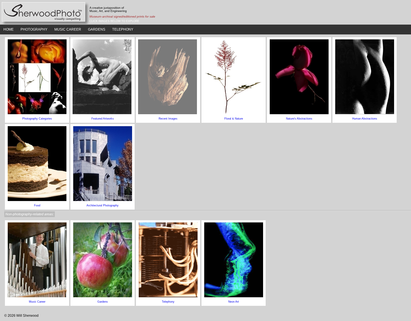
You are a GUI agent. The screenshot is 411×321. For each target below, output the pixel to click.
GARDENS (96, 29)
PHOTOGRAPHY (34, 29)
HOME (8, 29)
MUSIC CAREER (67, 29)
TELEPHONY (122, 29)
